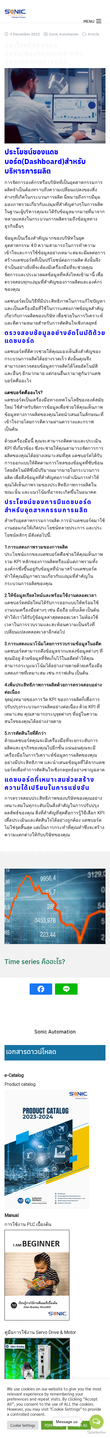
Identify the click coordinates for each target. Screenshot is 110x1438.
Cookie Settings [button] (22, 1425)
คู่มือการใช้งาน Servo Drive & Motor (40, 1332)
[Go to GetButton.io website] (96, 1432)
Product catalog (20, 1084)
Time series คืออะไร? (35, 961)
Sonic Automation (64, 34)
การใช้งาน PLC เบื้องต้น (28, 1224)
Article (93, 34)
